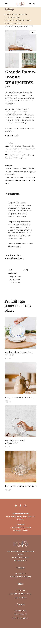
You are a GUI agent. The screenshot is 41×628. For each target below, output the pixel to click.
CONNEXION (20, 610)
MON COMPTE (20, 614)
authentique (18, 155)
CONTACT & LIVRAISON (20, 594)
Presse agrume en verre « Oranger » (21, 486)
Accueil (7, 14)
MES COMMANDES (20, 618)
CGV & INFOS (20, 597)
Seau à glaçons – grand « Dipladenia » (15, 441)
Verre (24, 158)
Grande (8, 158)
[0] (30, 3)
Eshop (14, 14)
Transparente (16, 158)
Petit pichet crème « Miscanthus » (19, 397)
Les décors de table (12, 17)
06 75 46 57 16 (20, 573)
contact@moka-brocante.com (20, 576)
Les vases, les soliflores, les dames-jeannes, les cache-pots (18, 21)
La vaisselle (23, 14)
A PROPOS (20, 590)
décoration (21, 101)
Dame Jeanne (28, 155)
